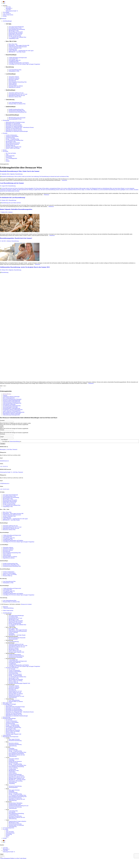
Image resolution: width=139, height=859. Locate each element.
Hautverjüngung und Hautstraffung (17, 29)
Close (2, 854)
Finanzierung (9, 157)
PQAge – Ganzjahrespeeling (12, 139)
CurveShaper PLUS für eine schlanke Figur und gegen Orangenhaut (24, 64)
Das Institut (5, 151)
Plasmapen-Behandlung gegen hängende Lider (19, 683)
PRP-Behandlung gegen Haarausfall (17, 117)
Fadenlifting (11, 633)
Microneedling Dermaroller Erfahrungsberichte (13, 412)
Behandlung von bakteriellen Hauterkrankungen (17, 131)
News (7, 159)
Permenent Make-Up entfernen (16, 693)
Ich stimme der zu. (12, 441)
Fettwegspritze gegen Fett (14, 60)
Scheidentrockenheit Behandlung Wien (17, 112)
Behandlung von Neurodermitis (13, 123)
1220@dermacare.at (4, 483)
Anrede (1, 425)
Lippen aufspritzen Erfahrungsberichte (11, 411)
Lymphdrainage (12, 663)
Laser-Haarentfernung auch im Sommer (12, 183)
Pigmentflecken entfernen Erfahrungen (12, 413)
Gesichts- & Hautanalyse (11, 135)
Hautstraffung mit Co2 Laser (15, 691)
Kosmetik (5, 133)
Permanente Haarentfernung (15, 740)
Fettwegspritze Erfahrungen (9, 404)
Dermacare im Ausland (26, 604)
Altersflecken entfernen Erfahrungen (11, 396)
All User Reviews (7, 394)
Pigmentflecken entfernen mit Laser (17, 95)
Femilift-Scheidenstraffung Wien (16, 109)
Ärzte (7, 154)
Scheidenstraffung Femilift (15, 804)
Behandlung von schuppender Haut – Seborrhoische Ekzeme (20, 127)
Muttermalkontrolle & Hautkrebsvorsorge (15, 122)
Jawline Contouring (13, 632)
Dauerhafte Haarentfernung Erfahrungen (12, 399)
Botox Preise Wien (13, 44)
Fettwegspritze (12, 812)
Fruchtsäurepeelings (10, 137)
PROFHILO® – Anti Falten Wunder (17, 52)
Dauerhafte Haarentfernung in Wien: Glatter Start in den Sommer (19, 171)
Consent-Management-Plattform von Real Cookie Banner (13, 858)
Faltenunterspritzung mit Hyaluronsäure (18, 46)
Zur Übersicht (12, 669)
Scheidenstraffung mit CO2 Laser (16, 696)
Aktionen (10, 212)
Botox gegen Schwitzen (14, 739)
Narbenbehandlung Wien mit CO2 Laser (18, 94)
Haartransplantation (13, 639)
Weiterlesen (64, 180)
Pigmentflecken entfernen (14, 87)
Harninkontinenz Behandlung (15, 657)
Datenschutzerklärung (15, 441)
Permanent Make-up (10, 145)
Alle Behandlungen (7, 21)
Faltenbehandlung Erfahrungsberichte (11, 401)
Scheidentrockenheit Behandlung (16, 656)
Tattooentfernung (13, 84)
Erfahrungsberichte (10, 155)
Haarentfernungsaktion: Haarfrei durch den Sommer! (16, 238)
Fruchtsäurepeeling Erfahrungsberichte (12, 405)
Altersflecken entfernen (14, 78)
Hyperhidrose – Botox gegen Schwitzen (18, 629)
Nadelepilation (12, 771)
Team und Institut (10, 831)
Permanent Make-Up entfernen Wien (17, 103)
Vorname (2, 429)
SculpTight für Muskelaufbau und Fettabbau (19, 62)
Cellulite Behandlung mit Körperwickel (18, 57)
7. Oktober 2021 (4, 212)
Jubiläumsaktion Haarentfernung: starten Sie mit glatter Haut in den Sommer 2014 (25, 267)
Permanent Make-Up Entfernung (16, 775)
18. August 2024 (4, 185)
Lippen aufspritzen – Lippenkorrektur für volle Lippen (21, 50)
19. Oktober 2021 (4, 200)
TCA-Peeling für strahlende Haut (13, 727)
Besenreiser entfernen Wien (15, 96)
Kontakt (5, 16)
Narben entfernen (13, 83)
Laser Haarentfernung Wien (15, 69)
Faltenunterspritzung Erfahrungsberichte (12, 403)
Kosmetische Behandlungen (12, 667)
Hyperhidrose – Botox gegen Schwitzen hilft (19, 45)
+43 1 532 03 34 (6, 13)
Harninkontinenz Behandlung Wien (17, 110)
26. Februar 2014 (4, 270)
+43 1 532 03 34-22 (4, 489)
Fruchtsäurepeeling (13, 749)
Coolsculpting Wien (13, 59)
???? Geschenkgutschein (11, 158)
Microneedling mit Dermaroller (16, 32)
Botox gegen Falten (13, 628)
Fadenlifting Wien (13, 49)
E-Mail (2, 436)
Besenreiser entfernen (14, 79)
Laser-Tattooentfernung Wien (15, 102)
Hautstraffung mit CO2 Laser (15, 618)
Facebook (2, 420)
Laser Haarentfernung (14, 641)
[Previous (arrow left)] (0, 857)
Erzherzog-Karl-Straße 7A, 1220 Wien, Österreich (11, 472)
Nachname (2, 434)
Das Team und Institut (11, 153)
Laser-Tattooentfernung (14, 700)
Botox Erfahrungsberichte (9, 398)
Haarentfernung (12, 80)
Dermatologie (6, 120)
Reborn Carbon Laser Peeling (12, 148)
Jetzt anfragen (6, 12)
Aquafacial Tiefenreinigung (12, 136)
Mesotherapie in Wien (14, 30)
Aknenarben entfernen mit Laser (16, 92)
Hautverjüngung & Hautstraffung (16, 753)
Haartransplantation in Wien (15, 119)
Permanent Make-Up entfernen (16, 86)
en (4, 3)
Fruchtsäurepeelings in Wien (15, 28)
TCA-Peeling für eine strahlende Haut (17, 37)
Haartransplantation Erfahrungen (10, 407)
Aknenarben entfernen (14, 76)
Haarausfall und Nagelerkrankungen (14, 126)
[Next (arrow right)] (1, 857)
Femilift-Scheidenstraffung (15, 654)
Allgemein (12, 174)
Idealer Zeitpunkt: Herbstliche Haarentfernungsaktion (16, 209)
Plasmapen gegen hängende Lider (13, 146)
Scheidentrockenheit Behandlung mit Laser (18, 805)
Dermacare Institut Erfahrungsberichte (11, 400)
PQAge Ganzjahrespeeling (15, 35)
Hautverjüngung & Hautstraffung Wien (18, 82)
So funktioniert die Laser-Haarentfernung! (12, 197)
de (4, 1)
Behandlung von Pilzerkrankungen (14, 124)
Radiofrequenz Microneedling (15, 33)
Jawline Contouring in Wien (15, 48)
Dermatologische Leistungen (9, 704)
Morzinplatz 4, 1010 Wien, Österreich (8, 449)
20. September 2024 (4, 174)
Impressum (5, 606)
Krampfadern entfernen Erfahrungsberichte (13, 409)
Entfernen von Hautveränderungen (14, 128)
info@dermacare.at (4, 460)
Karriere (5, 150)
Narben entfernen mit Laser (15, 650)
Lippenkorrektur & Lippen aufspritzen (17, 821)
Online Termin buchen (8, 14)
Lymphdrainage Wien (14, 61)
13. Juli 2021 (3, 241)
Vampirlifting (12, 626)
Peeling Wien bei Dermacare (15, 34)
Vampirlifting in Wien (14, 38)
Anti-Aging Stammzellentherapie (16, 26)
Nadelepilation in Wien (14, 71)
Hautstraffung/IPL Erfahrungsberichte (11, 408)
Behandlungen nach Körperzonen (10, 736)
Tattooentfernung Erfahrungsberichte (11, 414)
